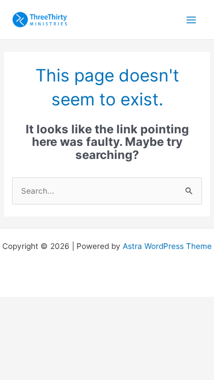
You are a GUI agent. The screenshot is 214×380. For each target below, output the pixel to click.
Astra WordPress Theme (167, 246)
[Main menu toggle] (191, 19)
